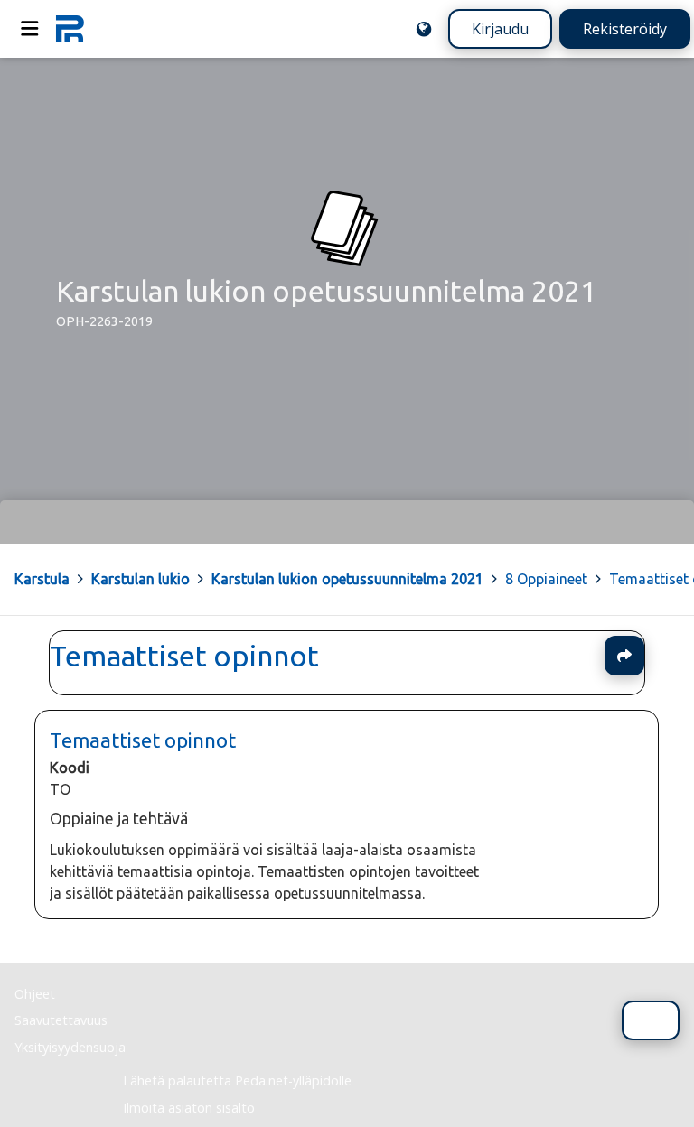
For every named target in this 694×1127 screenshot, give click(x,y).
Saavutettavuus (61, 1020)
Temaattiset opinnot (184, 655)
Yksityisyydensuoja (70, 1047)
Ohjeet (34, 993)
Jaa (624, 655)
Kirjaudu (500, 29)
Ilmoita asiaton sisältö (189, 1107)
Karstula (42, 579)
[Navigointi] (29, 29)
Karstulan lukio (140, 579)
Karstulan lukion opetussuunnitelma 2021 (347, 579)
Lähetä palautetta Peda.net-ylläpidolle (237, 1080)
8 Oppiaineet (546, 579)
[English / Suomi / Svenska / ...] (424, 29)
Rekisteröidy (625, 29)
